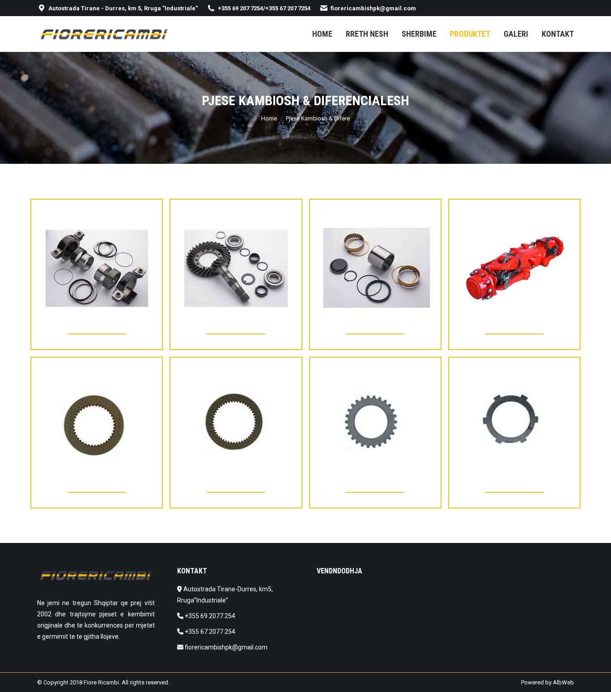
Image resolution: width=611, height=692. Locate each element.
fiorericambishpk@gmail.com (373, 8)
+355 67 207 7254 (287, 8)
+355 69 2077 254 (210, 615)
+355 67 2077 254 (210, 631)
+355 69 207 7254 (240, 8)
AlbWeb (563, 682)
